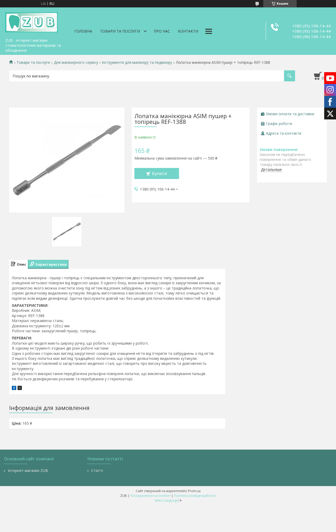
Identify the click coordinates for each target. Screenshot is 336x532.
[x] (20, 388)
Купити (159, 173)
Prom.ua (194, 491)
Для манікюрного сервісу (76, 62)
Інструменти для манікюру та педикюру (137, 62)
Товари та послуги (120, 31)
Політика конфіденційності (195, 495)
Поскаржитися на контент (150, 495)
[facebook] (14, 388)
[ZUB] (31, 21)
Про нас (162, 31)
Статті (97, 470)
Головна (83, 31)
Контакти (188, 31)
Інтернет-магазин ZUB (28, 470)
